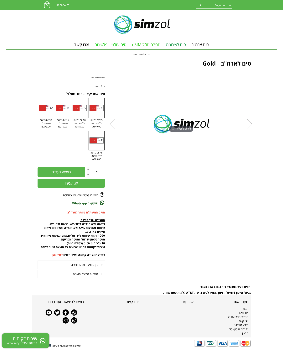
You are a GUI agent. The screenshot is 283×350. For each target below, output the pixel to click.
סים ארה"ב (200, 44)
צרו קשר (81, 44)
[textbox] (168, 302)
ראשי (245, 308)
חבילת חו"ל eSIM (146, 44)
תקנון (245, 333)
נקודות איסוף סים (238, 329)
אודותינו (243, 313)
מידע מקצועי (241, 325)
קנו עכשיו (71, 183)
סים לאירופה (176, 44)
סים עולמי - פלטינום (110, 44)
